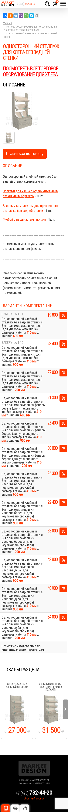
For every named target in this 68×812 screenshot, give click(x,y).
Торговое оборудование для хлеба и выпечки (31, 26)
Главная (7, 23)
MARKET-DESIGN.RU (40, 780)
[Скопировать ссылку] (37, 15)
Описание (5, 808)
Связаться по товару (24, 153)
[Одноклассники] (10, 15)
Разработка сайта (27, 783)
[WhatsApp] (26, 15)
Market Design (7, 4)
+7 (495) (25, 4)
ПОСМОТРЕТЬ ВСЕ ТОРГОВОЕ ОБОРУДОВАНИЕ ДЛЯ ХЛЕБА (30, 71)
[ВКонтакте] (5, 15)
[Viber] (21, 15)
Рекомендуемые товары (24, 808)
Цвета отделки (15, 808)
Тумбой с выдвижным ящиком (24, 219)
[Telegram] (15, 15)
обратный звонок (34, 798)
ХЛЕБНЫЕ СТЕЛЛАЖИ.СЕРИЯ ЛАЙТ (22, 30)
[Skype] (31, 15)
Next (65, 709)
